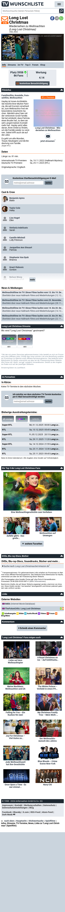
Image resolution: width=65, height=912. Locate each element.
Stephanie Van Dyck (19, 257)
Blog (31, 807)
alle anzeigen (8, 419)
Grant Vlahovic (16, 267)
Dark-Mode (7, 814)
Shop (42, 65)
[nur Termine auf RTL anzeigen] (22, 419)
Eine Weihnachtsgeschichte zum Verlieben (31, 512)
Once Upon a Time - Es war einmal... (15, 785)
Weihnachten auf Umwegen (47, 534)
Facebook (6, 812)
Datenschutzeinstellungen (15, 807)
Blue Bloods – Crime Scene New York (47, 762)
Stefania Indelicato (18, 228)
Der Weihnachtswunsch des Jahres (47, 739)
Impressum (7, 805)
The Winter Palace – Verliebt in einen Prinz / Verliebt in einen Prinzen (47, 687)
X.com (26, 812)
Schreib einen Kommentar (33, 628)
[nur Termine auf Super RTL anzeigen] (36, 419)
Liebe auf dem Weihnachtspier (15, 661)
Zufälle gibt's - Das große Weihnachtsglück (15, 537)
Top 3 (27, 65)
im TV (20, 65)
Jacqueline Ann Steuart (20, 247)
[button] (52, 18)
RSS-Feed (35, 812)
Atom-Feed (47, 812)
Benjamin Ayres (16, 198)
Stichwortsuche (36, 821)
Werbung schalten (32, 805)
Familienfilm (8, 95)
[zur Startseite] (22, 3)
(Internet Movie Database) (20, 604)
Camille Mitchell (17, 237)
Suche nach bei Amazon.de (26, 566)
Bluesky (17, 812)
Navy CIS (47, 784)
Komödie (19, 95)
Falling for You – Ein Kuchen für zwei (15, 713)
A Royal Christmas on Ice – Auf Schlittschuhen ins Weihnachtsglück (47, 658)
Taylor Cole (14, 208)
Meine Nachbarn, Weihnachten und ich (15, 687)
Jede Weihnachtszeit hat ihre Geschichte (15, 763)
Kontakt (18, 805)
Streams (12, 65)
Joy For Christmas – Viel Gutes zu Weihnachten (15, 737)
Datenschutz (49, 805)
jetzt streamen (48, 140)
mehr (32, 279)
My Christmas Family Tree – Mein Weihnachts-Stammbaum (47, 713)
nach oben (9, 821)
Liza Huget (14, 218)
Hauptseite (21, 821)
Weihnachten (16, 98)
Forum (35, 65)
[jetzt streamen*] (48, 136)
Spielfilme (50, 821)
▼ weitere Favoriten (32, 543)
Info (4, 65)
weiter (49, 183)
